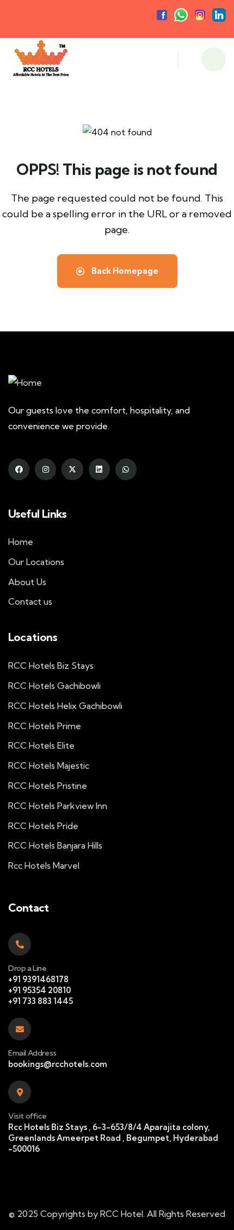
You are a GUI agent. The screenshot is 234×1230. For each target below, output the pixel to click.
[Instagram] (45, 469)
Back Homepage (124, 271)
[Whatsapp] (126, 469)
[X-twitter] (72, 469)
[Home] (40, 59)
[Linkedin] (99, 469)
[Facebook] (18, 469)
